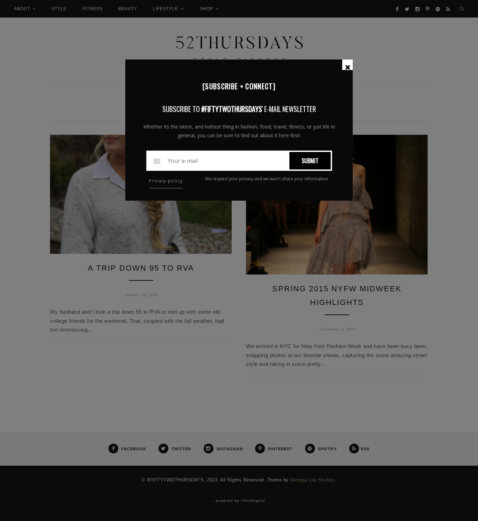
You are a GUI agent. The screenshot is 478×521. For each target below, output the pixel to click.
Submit (310, 161)
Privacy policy (166, 181)
